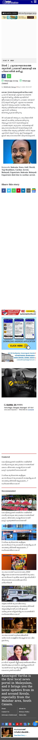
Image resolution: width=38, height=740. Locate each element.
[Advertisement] (19, 39)
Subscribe (22, 715)
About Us (22, 709)
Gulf (12, 61)
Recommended (9, 491)
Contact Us (5, 712)
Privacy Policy (24, 712)
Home (5, 61)
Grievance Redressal (9, 715)
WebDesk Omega (10, 87)
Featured (6, 457)
